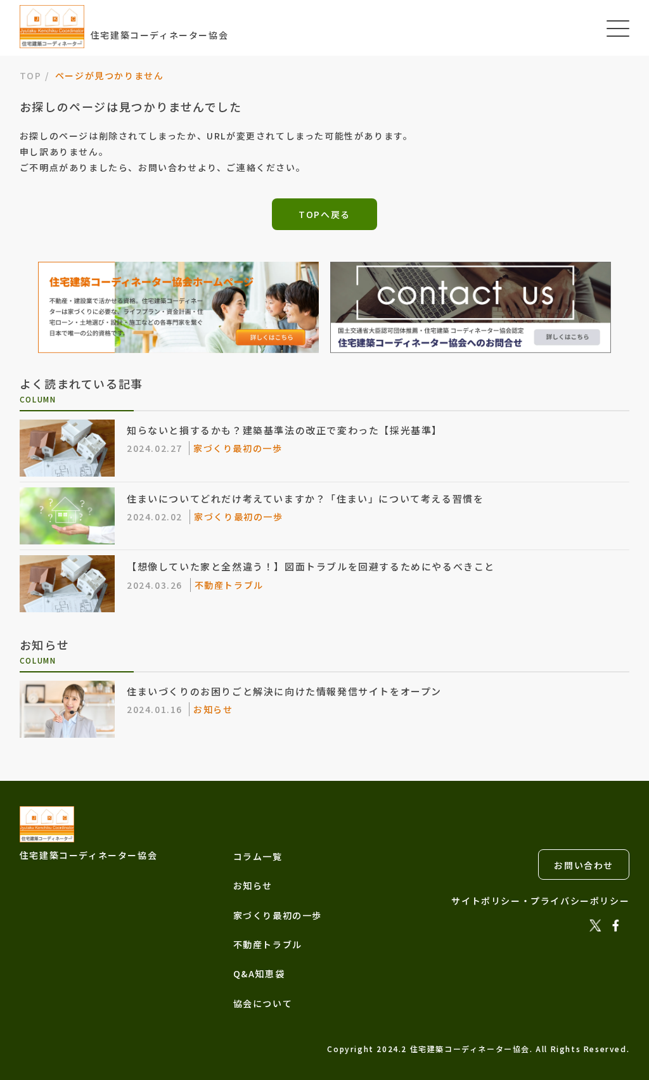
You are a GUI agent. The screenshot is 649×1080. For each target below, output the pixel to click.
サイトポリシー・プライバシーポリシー (540, 900)
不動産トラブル (267, 944)
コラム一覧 (258, 856)
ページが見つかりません (109, 75)
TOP (31, 75)
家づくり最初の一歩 (277, 915)
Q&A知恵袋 (259, 973)
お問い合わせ (584, 865)
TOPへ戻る (324, 214)
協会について (263, 1003)
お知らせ (253, 885)
